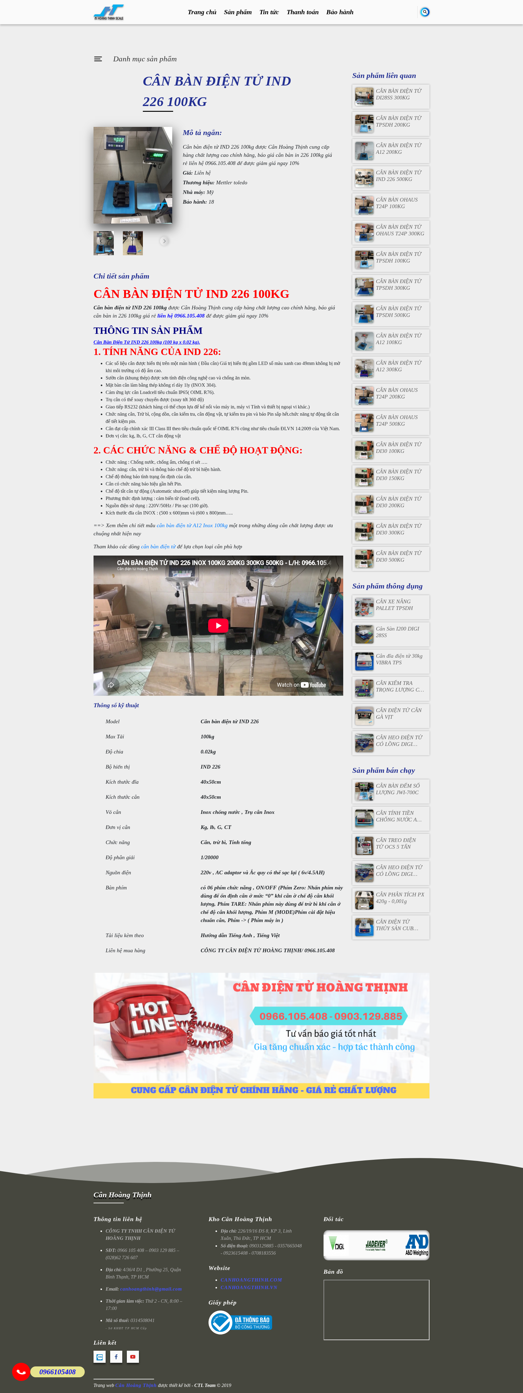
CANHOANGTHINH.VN (249, 1287)
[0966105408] (21, 1372)
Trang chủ (202, 12)
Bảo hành (340, 12)
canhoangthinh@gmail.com (151, 1288)
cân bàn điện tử (158, 546)
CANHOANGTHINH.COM (251, 1279)
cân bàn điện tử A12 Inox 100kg (192, 525)
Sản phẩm (238, 12)
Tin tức (269, 12)
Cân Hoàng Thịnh (123, 1195)
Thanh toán (303, 12)
